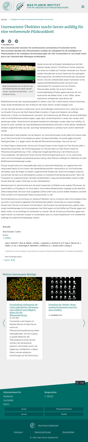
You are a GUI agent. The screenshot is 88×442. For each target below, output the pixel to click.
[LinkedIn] (2, 41)
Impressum (18, 432)
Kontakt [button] (6, 227)
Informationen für (12, 392)
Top (82, 383)
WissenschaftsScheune (64, 409)
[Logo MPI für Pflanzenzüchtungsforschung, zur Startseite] (40, 6)
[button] (33, 81)
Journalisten (8, 400)
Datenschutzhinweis (43, 432)
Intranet (24, 414)
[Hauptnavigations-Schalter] (83, 6)
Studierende (8, 396)
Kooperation (50, 392)
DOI (13, 260)
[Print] (16, 41)
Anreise (24, 409)
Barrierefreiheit (68, 432)
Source (7, 260)
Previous (4, 323)
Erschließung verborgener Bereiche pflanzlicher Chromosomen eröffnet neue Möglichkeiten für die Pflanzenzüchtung (24, 310)
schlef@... (8, 238)
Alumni (6, 404)
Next (84, 323)
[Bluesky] (9, 41)
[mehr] (31, 91)
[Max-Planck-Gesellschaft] (34, 425)
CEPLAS (50, 396)
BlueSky (64, 414)
